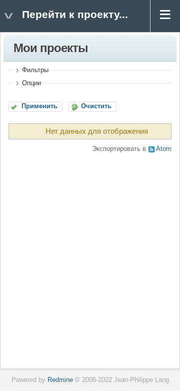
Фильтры (35, 70)
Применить (40, 106)
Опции (31, 83)
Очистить (96, 106)
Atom (164, 148)
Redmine (60, 379)
